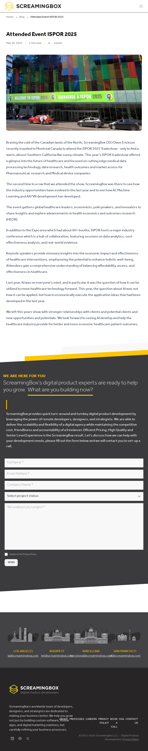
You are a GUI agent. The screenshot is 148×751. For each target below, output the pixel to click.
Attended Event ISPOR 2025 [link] (47, 17)
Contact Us (132, 721)
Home (9, 17)
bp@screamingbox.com (57, 656)
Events (58, 43)
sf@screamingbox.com (124, 656)
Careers (91, 719)
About (63, 719)
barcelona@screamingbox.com (91, 656)
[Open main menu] (141, 6)
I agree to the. (23, 554)
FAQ (121, 719)
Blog (21, 17)
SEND (11, 562)
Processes (77, 719)
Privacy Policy (29, 554)
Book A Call (114, 723)
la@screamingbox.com (23, 656)
